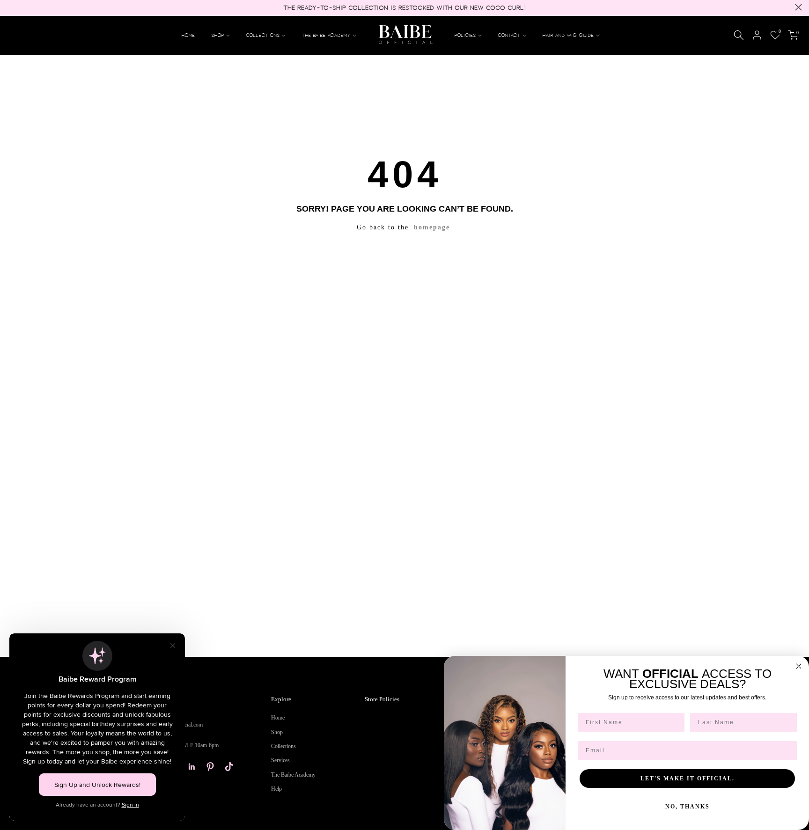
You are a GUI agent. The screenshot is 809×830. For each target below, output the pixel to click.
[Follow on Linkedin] (191, 767)
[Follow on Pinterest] (210, 767)
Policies (465, 35)
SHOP (218, 35)
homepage (432, 227)
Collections (263, 35)
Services (280, 760)
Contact (509, 35)
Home (188, 35)
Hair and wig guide (568, 35)
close (10, 7)
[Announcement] (404, 8)
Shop (277, 732)
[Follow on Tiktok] (229, 767)
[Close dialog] (798, 666)
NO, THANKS (687, 806)
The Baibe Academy (326, 35)
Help (276, 789)
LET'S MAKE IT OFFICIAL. (687, 778)
